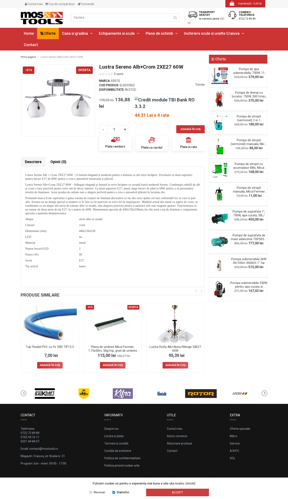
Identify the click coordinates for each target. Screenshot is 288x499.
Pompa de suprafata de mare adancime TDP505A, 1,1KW (249, 239)
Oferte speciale (240, 428)
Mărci (233, 436)
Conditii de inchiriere (117, 450)
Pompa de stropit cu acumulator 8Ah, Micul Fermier (248, 167)
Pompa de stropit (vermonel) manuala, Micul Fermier (249, 144)
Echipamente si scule (117, 33)
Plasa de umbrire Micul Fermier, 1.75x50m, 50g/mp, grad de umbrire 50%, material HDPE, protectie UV (112, 350)
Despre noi (111, 428)
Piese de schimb (159, 33)
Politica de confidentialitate (122, 458)
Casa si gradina (75, 33)
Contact (31, 45)
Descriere (33, 162)
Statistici (123, 492)
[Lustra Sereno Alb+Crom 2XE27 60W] (58, 100)
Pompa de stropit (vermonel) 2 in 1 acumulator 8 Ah (249, 120)
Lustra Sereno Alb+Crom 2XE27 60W (61, 57)
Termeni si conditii (116, 443)
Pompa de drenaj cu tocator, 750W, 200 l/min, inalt (249, 96)
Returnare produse (179, 443)
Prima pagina (28, 57)
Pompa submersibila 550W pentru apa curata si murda (248, 286)
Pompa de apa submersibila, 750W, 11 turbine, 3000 (249, 73)
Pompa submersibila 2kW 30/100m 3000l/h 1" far (248, 261)
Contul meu (35, 4)
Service (235, 443)
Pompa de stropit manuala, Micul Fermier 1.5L (249, 191)
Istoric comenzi (177, 436)
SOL (232, 458)
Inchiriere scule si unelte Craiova (212, 33)
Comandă (87, 4)
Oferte (49, 33)
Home (29, 33)
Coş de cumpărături (61, 4)
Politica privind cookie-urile (122, 465)
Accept (177, 492)
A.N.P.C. (235, 450)
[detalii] (190, 483)
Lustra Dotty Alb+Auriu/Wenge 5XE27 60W (175, 349)
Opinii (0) (58, 162)
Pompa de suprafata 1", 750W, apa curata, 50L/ (249, 213)
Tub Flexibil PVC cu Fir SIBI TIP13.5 (50, 347)
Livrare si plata (114, 436)
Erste (115, 81)
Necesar (99, 492)
